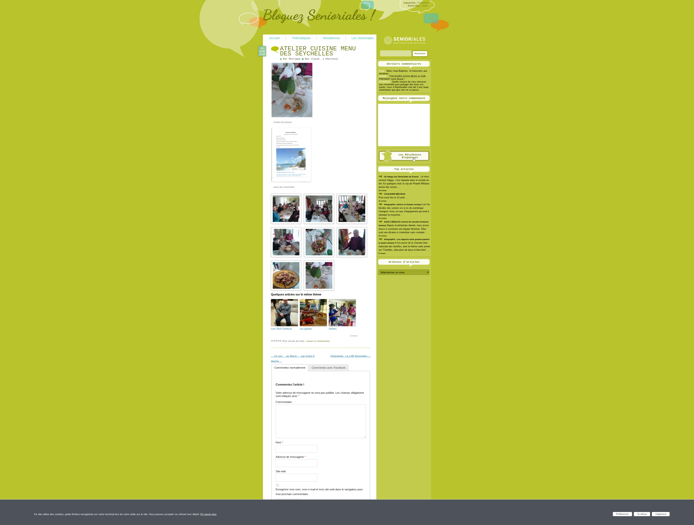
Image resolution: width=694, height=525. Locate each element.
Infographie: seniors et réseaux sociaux (403, 204)
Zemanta (354, 336)
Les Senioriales (363, 38)
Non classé (312, 59)
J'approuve (660, 514)
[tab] (289, 367)
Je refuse (642, 514)
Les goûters (306, 328)
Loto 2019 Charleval (281, 328)
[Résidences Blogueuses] (404, 160)
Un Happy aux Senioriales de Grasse (401, 177)
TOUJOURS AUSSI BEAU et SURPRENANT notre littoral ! (402, 77)
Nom (279, 442)
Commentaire (284, 401)
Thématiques (301, 38)
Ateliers (333, 328)
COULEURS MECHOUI (394, 194)
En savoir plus (208, 514)
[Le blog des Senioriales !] (319, 33)
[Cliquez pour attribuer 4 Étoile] (278, 341)
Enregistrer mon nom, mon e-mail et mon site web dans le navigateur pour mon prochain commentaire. (319, 492)
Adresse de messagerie (291, 456)
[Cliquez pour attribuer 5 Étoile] (281, 341)
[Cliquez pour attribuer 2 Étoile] (274, 341)
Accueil (274, 38)
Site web (281, 471)
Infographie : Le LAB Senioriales (350, 356)
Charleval (331, 59)
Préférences (622, 514)
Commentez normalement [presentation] (289, 367)
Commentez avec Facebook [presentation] (328, 367)
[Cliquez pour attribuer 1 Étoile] (272, 341)
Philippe (294, 59)
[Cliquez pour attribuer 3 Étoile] (276, 341)
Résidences (331, 38)
